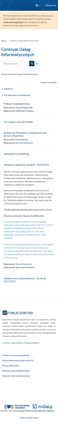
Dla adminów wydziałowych (17, 95)
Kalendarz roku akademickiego (16, 371)
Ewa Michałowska (24, 143)
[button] (38, 5)
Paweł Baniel (21, 139)
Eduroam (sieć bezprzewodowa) (16, 376)
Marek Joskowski (23, 264)
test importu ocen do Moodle (18, 122)
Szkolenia (8, 89)
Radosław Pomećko (24, 111)
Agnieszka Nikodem (24, 267)
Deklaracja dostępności (32, 343)
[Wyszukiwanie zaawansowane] (36, 63)
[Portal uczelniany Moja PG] (41, 406)
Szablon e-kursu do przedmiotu (16, 355)
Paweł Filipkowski (24, 107)
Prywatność (6, 343)
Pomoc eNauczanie (10, 366)
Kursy (3, 41)
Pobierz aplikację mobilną (29, 418)
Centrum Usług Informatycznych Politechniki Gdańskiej (33, 411)
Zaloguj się (50, 5)
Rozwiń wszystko (49, 82)
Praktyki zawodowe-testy (17, 103)
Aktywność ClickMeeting (16, 154)
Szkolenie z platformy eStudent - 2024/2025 (26, 164)
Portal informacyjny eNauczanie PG (18, 360)
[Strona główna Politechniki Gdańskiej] (17, 406)
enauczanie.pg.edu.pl (13, 22)
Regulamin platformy (17, 343)
